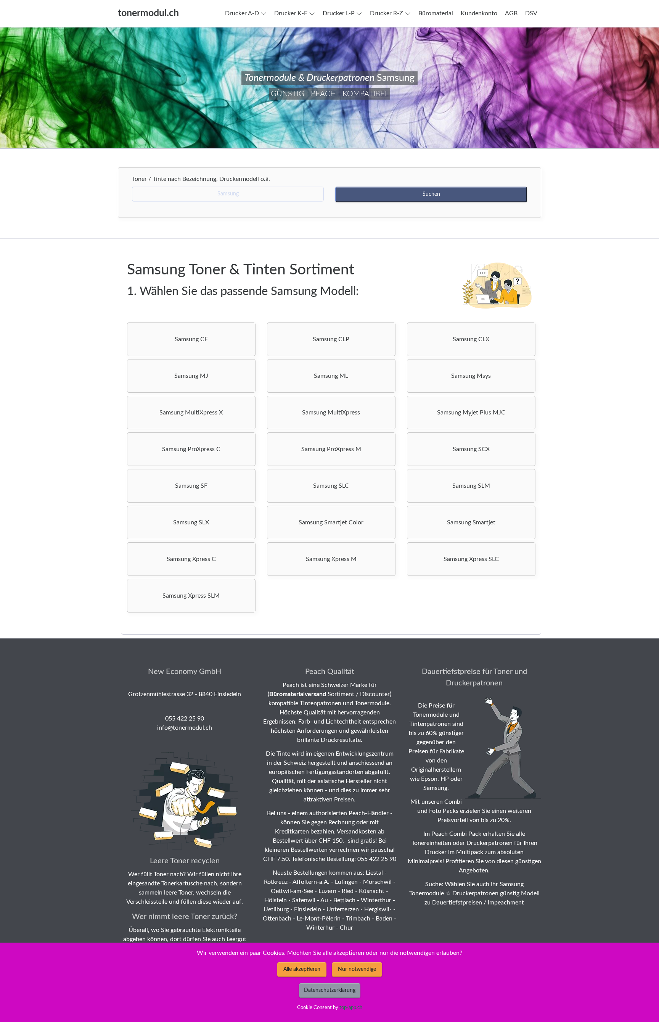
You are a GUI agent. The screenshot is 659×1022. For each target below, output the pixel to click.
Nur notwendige (357, 969)
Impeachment (506, 902)
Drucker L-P (339, 13)
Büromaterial (435, 13)
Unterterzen (342, 909)
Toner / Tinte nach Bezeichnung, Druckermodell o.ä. (203, 179)
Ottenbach (277, 919)
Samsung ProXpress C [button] (191, 449)
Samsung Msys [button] (471, 376)
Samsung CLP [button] (331, 339)
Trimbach (358, 919)
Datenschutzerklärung (329, 990)
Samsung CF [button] (191, 339)
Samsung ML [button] (331, 376)
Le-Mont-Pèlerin (319, 919)
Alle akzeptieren (301, 969)
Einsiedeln (307, 909)
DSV (531, 13)
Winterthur (376, 900)
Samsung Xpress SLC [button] (471, 559)
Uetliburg (276, 909)
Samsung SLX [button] (191, 522)
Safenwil (303, 900)
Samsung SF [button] (191, 486)
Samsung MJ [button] (191, 376)
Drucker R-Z (386, 13)
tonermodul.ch (148, 13)
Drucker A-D (242, 13)
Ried (348, 891)
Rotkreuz (276, 882)
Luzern (327, 891)
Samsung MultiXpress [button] (331, 412)
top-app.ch (350, 1007)
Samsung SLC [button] (331, 486)
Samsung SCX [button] (471, 449)
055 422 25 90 (184, 719)
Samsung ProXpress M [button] (331, 449)
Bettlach (344, 900)
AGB (511, 13)
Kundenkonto (479, 13)
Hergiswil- (378, 909)
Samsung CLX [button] (471, 339)
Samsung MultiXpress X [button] (191, 412)
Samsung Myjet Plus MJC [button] (471, 412)
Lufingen (346, 882)
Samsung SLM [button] (471, 486)
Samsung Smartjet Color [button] (331, 522)
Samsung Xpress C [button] (191, 559)
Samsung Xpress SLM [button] (191, 596)
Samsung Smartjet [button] (471, 522)
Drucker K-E (290, 13)
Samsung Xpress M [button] (331, 559)
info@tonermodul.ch (184, 728)
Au (324, 900)
